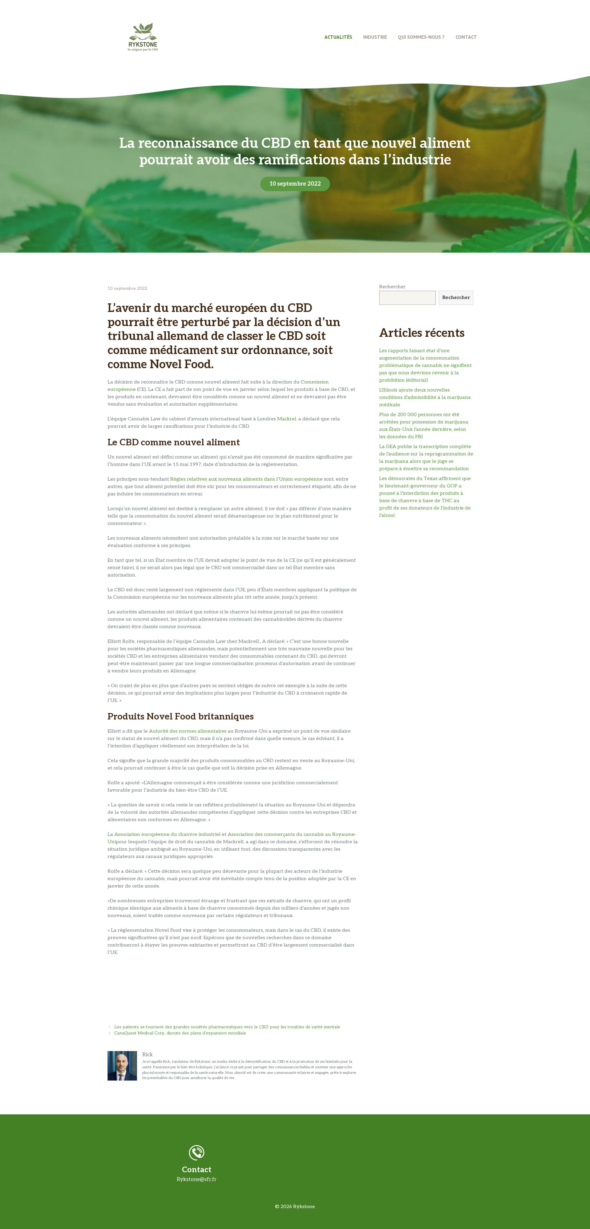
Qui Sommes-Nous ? (421, 37)
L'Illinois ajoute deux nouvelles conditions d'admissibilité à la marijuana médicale (425, 397)
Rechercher (392, 287)
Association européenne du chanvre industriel (167, 834)
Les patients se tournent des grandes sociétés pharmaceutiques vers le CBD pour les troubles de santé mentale (227, 1027)
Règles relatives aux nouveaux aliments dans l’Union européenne (246, 479)
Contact (466, 37)
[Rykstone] (143, 37)
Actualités (338, 37)
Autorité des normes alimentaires (187, 731)
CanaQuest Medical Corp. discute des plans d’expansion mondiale (180, 1033)
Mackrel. (287, 419)
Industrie (375, 37)
